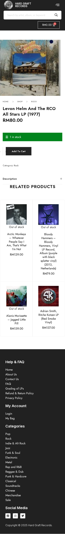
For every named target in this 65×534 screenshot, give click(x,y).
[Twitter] (22, 515)
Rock (34, 101)
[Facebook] (7, 515)
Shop (20, 101)
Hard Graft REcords (23, 5)
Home (6, 101)
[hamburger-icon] (57, 4)
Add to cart (18, 151)
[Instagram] (15, 515)
